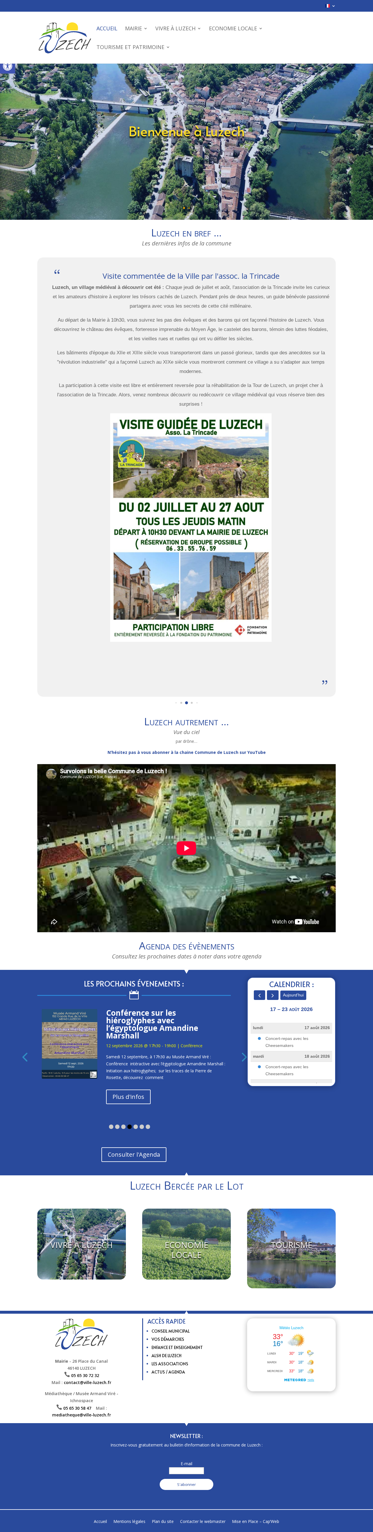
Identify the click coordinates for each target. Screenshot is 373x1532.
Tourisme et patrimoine (130, 47)
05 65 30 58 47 (79, 1384)
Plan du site (163, 1498)
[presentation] (24, 1045)
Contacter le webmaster (203, 1498)
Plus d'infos (128, 1067)
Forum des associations (150, 1013)
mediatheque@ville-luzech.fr (81, 1391)
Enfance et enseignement (177, 1324)
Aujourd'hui (293, 995)
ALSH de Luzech (167, 1332)
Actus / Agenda (168, 1348)
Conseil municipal (171, 1307)
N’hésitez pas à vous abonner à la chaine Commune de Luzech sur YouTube (187, 752)
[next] (272, 995)
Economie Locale (233, 29)
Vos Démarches (168, 1315)
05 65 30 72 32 (85, 1352)
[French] (330, 8)
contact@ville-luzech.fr (87, 1359)
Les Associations (170, 1340)
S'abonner (186, 1460)
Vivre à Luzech (175, 29)
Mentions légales (129, 1498)
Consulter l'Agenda (134, 1131)
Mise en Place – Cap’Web (255, 1498)
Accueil (106, 29)
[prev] (259, 995)
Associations (193, 1023)
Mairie (133, 29)
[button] (7, 66)
